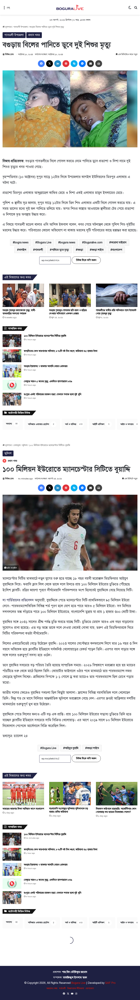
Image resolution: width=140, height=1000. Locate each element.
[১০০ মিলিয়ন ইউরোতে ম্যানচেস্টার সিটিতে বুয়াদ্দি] (12, 340)
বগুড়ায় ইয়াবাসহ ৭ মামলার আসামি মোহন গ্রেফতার (45, 366)
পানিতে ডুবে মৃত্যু (60, 250)
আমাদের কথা (51, 988)
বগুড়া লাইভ (98, 250)
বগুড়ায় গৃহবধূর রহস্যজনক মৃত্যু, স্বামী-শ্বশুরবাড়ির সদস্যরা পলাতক (19, 312)
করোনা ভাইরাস (119, 242)
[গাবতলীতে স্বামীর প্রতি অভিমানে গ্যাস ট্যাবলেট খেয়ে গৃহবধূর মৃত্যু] (116, 295)
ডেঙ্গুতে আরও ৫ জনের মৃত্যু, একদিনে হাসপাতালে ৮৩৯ (48, 381)
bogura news (67, 242)
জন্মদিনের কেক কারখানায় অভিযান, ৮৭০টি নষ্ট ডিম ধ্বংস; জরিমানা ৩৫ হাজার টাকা (60, 351)
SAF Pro (110, 983)
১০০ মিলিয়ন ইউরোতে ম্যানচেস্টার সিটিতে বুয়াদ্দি (45, 335)
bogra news (22, 242)
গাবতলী (39, 250)
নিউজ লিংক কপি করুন (86, 260)
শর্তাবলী (62, 988)
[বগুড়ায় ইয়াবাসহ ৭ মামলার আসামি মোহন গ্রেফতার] (12, 371)
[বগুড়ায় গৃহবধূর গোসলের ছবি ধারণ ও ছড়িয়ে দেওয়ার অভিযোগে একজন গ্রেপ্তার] (70, 295)
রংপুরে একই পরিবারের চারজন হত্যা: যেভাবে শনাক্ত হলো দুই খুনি (52, 394)
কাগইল (22, 250)
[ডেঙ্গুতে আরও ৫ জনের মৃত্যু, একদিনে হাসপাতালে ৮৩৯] (12, 385)
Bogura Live (44, 242)
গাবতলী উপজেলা (20, 27)
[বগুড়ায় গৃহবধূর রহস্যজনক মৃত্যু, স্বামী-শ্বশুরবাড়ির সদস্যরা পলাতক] (23, 295)
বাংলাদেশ (117, 250)
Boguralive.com (93, 242)
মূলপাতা (8, 27)
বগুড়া (80, 250)
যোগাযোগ (90, 988)
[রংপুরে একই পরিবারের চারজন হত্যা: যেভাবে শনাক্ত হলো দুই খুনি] (12, 399)
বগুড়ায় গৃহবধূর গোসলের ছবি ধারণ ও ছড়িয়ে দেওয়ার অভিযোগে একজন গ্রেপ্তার (68, 312)
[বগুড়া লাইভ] (70, 7)
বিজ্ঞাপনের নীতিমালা (75, 988)
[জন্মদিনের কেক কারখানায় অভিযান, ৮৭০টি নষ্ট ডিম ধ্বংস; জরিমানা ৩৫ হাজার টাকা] (12, 355)
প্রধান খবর (34, 35)
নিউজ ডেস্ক (9, 54)
